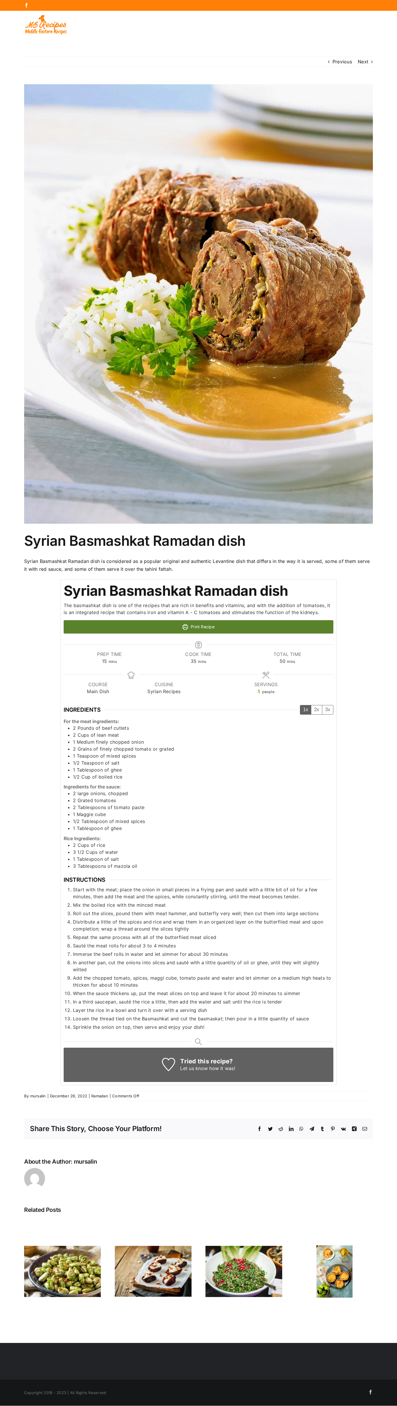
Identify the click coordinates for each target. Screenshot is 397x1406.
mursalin (38, 1096)
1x (305, 709)
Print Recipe (201, 626)
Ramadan (99, 1096)
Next (363, 62)
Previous (342, 62)
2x (316, 709)
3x (327, 709)
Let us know (194, 1068)
